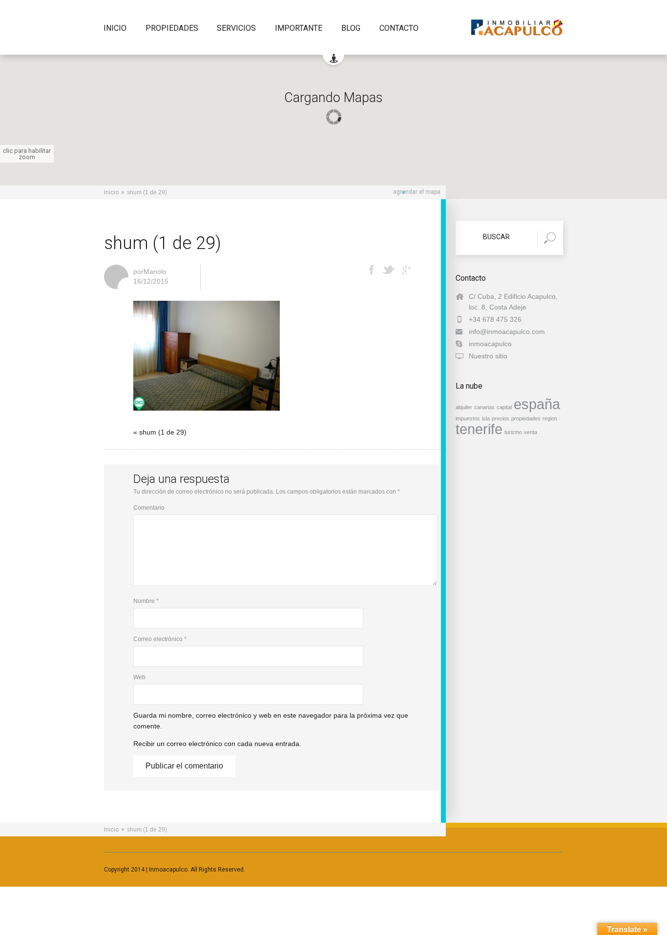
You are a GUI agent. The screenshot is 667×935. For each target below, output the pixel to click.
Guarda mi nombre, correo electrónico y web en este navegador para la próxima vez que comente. (270, 720)
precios (500, 418)
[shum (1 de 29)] (206, 413)
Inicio (115, 28)
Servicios (236, 28)
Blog (350, 28)
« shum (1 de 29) (160, 432)
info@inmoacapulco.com (507, 331)
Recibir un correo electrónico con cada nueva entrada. (217, 744)
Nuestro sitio (488, 356)
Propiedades (172, 28)
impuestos (468, 418)
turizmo (513, 432)
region (549, 418)
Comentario (149, 507)
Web (139, 677)
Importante (298, 28)
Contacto (398, 28)
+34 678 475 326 (495, 319)
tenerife (479, 429)
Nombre (146, 601)
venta (530, 432)
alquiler (464, 407)
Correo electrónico (160, 639)
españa (537, 404)
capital (504, 407)
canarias (484, 407)
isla (486, 418)
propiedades (526, 418)
